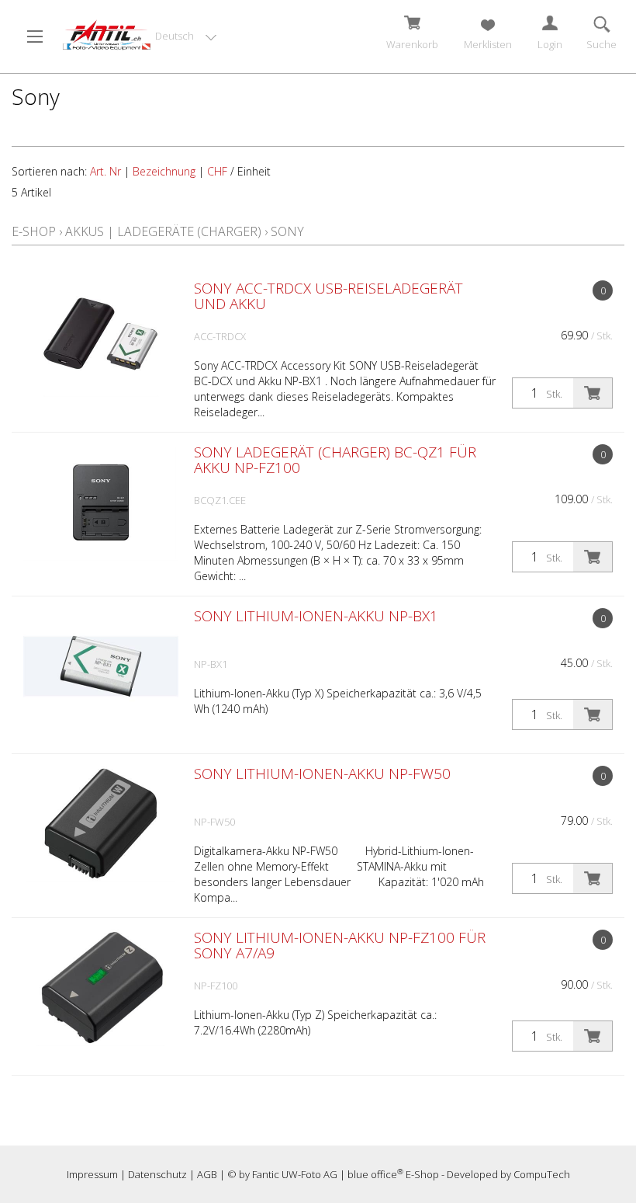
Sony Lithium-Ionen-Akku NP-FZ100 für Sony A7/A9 (340, 945)
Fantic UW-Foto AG (294, 1174)
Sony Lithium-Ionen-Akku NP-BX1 (316, 616)
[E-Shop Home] (106, 34)
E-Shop (34, 231)
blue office (375, 1174)
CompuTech (541, 1174)
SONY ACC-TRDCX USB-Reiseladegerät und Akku (328, 296)
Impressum (92, 1174)
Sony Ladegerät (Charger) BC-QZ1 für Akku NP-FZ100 (335, 460)
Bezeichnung (164, 171)
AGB (207, 1174)
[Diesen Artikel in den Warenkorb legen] (592, 393)
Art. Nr (105, 171)
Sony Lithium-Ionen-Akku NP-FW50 (322, 773)
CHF (217, 171)
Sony (287, 231)
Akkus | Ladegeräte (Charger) (163, 231)
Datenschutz (157, 1174)
